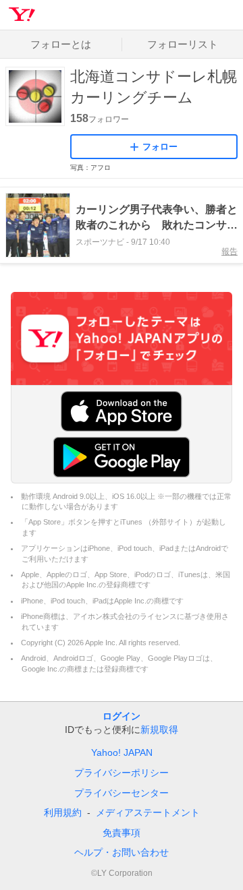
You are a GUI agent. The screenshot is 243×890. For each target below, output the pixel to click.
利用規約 (63, 812)
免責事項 (121, 832)
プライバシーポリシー (121, 772)
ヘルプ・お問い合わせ (121, 852)
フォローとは (60, 44)
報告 (229, 251)
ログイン (121, 716)
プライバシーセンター (121, 793)
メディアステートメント (148, 812)
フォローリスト (182, 44)
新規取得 (159, 729)
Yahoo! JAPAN (122, 752)
